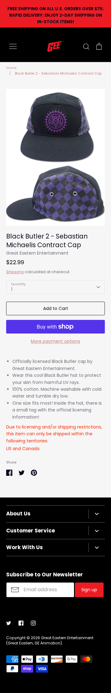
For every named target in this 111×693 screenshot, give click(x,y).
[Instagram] (33, 623)
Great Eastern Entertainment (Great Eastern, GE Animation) (49, 640)
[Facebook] (21, 623)
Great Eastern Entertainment (37, 253)
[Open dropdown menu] (96, 514)
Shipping (15, 271)
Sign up (89, 590)
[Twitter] (8, 623)
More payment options (55, 341)
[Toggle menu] (13, 46)
